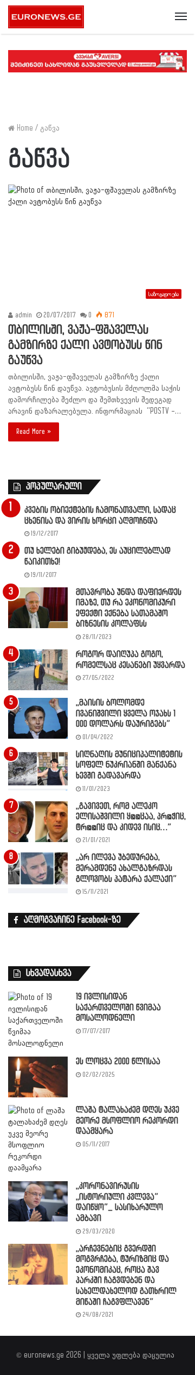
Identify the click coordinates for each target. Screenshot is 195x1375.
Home (24, 128)
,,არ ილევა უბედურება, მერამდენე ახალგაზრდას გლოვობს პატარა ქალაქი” (126, 868)
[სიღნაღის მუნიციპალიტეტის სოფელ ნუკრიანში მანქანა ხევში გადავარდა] (38, 770)
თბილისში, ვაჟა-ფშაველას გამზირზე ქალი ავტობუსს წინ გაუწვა (85, 345)
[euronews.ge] (46, 16)
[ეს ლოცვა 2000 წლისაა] (38, 1077)
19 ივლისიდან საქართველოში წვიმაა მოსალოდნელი (118, 1007)
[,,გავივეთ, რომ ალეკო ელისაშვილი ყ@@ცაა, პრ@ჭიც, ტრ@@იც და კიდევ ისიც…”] (38, 821)
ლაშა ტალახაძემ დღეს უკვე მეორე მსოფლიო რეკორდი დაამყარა (127, 1121)
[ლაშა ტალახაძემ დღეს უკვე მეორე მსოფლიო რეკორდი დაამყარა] (38, 1139)
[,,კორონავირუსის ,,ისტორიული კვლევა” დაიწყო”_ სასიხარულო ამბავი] (38, 1201)
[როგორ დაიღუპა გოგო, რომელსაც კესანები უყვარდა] (38, 669)
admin (22, 315)
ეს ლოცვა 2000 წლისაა (118, 1061)
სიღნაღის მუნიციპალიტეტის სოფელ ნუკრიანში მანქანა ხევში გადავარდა (129, 765)
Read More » (33, 431)
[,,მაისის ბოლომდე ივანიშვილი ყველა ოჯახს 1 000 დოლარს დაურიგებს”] (38, 718)
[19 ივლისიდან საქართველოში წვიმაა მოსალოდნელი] (38, 1020)
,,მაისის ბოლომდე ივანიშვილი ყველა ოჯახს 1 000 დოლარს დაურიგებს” (126, 713)
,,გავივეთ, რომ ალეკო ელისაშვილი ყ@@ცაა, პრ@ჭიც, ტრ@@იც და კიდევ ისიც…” (131, 817)
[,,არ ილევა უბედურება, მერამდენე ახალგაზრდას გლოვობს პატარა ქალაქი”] (38, 872)
